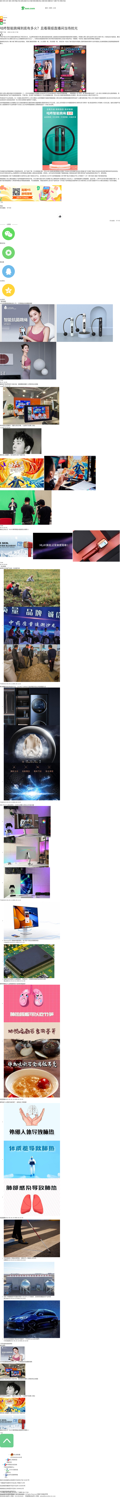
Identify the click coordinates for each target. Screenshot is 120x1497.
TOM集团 (3, 1492)
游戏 (22, 1)
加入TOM (25, 1492)
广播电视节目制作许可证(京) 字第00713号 (12, 1483)
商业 (40, 1)
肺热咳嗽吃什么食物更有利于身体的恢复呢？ (13, 983)
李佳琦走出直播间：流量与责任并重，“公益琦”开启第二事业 (17, 425)
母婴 (31, 1)
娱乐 (10, 1)
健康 (49, 1)
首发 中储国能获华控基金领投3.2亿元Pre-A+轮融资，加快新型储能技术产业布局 (27, 1296)
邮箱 (37, 1)
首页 (1, 1)
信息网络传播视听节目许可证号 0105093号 (12, 1485)
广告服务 (19, 1492)
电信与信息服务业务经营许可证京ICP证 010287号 (14, 1480)
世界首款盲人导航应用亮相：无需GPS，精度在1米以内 (20, 1258)
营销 (34, 1)
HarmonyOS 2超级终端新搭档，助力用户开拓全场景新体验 (21, 940)
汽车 (58, 1)
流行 (7, 1)
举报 (1, 206)
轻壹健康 (2, 1099)
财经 (46, 1)
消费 (55, 1)
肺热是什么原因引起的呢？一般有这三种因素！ (14, 1102)
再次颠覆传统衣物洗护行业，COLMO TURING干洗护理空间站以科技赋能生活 (23, 686)
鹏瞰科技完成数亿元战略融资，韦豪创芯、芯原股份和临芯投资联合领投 (25, 979)
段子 (52, 1)
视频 (43, 1)
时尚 (19, 1)
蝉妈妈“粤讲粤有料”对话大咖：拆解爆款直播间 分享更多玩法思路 (19, 384)
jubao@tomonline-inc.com (48, 1496)
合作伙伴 (14, 1492)
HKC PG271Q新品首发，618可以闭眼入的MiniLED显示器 (17, 805)
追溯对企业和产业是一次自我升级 (10, 568)
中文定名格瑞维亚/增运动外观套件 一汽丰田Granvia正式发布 (21, 1339)
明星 (16, 1)
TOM (5, 32)
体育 (13, 1)
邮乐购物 (8, 1492)
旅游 (25, 1)
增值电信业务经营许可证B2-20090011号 (12, 1488)
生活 (28, 1)
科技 (64, 1)
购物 (61, 1)
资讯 (4, 1)
